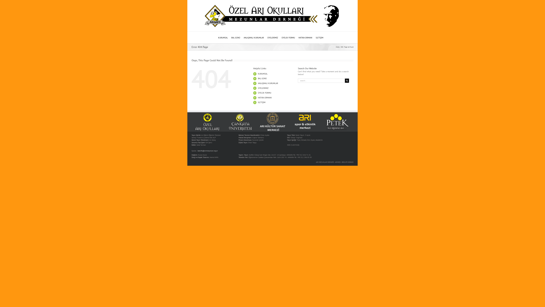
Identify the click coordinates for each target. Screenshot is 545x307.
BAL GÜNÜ (262, 78)
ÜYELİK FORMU (264, 93)
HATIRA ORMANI (265, 97)
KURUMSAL (263, 73)
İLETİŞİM (261, 102)
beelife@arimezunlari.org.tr (208, 151)
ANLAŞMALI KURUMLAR (268, 83)
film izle (3, 1)
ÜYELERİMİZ (263, 88)
